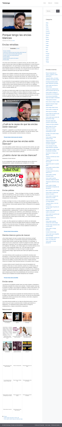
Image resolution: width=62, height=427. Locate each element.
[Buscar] (58, 11)
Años (47, 23)
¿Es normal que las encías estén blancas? (12, 53)
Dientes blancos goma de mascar (10, 58)
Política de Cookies (55, 425)
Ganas (47, 39)
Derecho (48, 33)
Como (47, 29)
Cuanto (47, 31)
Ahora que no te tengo (51, 111)
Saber (47, 59)
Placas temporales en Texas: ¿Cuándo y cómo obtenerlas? (52, 74)
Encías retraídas (6, 51)
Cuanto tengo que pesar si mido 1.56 (11, 417)
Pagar (47, 45)
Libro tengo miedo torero (52, 107)
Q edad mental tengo (51, 232)
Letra (47, 43)
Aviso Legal (47, 425)
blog (47, 25)
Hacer (47, 41)
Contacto (56, 3)
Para (47, 47)
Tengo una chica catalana (52, 124)
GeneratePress (19, 425)
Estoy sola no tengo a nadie (52, 101)
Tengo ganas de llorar (51, 99)
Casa (47, 27)
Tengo (47, 61)
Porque (5, 416)
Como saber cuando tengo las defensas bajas (13, 418)
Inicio (44, 3)
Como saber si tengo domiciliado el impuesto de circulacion (52, 187)
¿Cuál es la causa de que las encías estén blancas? (14, 52)
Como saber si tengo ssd (52, 109)
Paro (47, 49)
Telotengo (6, 3)
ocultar (17, 48)
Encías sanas (6, 59)
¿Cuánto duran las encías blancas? (11, 55)
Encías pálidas (6, 56)
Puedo (47, 55)
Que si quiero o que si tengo (52, 190)
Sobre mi (50, 3)
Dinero (47, 35)
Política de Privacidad (39, 425)
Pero (47, 51)
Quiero (47, 57)
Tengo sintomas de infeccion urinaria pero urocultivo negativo (51, 142)
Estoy (47, 37)
